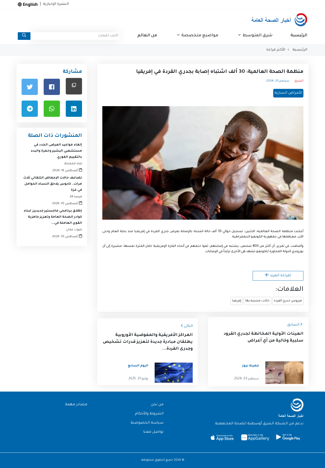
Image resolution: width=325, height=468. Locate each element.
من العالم (147, 35)
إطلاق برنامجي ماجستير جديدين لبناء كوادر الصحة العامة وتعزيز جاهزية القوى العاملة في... (53, 217)
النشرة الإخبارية (55, 4)
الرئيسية (298, 35)
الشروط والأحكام (149, 414)
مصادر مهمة (76, 405)
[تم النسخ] (74, 86)
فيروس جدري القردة (288, 301)
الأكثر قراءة (275, 50)
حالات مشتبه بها (257, 301)
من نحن (157, 405)
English (30, 4)
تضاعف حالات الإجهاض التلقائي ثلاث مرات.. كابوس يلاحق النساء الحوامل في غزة (52, 184)
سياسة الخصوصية (147, 423)
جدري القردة (160, 231)
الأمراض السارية (288, 93)
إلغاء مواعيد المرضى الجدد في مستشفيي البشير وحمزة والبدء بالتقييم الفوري (56, 151)
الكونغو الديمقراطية (247, 237)
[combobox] (74, 36)
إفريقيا (236, 301)
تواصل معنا (153, 432)
